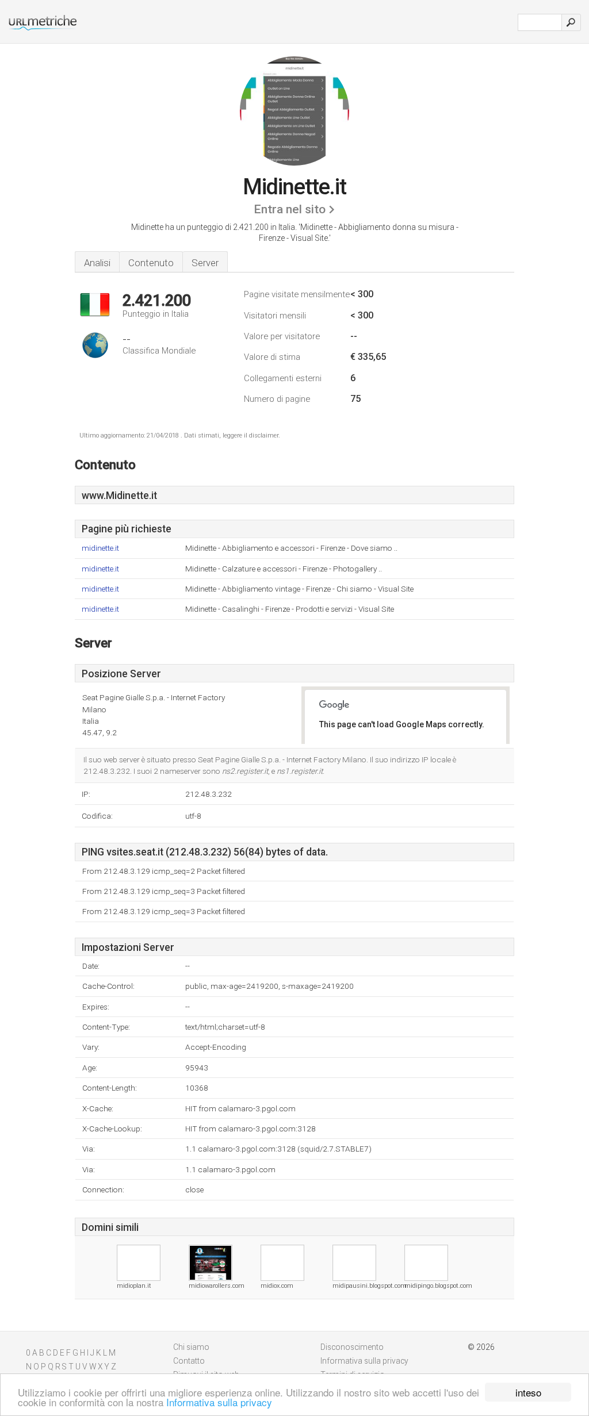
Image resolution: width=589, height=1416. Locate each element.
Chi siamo (191, 1347)
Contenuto (151, 262)
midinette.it (100, 548)
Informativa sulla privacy (219, 1402)
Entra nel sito (290, 209)
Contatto (189, 1360)
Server (205, 262)
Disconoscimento (352, 1347)
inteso (528, 1392)
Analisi (97, 262)
